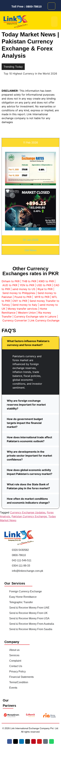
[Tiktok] (45, 741)
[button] (30, 342)
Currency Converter (14, 320)
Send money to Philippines (18, 293)
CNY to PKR (19, 300)
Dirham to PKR (11, 281)
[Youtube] (39, 741)
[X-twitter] (15, 741)
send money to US (23, 289)
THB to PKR (29, 281)
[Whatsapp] (51, 741)
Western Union (27, 312)
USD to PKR (44, 285)
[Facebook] (9, 741)
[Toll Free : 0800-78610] (8, 6)
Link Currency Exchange (44, 320)
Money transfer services (22, 308)
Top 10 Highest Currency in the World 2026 (30, 73)
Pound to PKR (22, 297)
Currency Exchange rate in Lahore (35, 316)
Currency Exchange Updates (27, 512)
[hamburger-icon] (54, 21)
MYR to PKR (42, 297)
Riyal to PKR (45, 289)
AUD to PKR (9, 285)
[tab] (30, 142)
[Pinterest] (33, 741)
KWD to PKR (46, 281)
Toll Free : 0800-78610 (26, 6)
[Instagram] (27, 741)
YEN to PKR (27, 285)
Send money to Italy (24, 304)
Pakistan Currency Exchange (29, 516)
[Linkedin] (21, 741)
